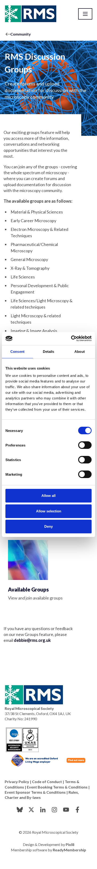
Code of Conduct (47, 781)
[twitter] (31, 809)
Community (20, 34)
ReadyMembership (69, 850)
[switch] (85, 445)
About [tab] (79, 352)
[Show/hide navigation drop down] (85, 14)
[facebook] (77, 809)
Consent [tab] (17, 352)
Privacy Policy (17, 781)
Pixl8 (70, 844)
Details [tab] (48, 352)
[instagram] (54, 809)
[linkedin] (43, 809)
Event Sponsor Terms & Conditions (35, 792)
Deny (48, 526)
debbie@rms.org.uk (32, 640)
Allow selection (48, 511)
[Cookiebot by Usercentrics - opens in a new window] (71, 338)
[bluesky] (19, 809)
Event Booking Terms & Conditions (57, 787)
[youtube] (66, 809)
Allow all (48, 496)
